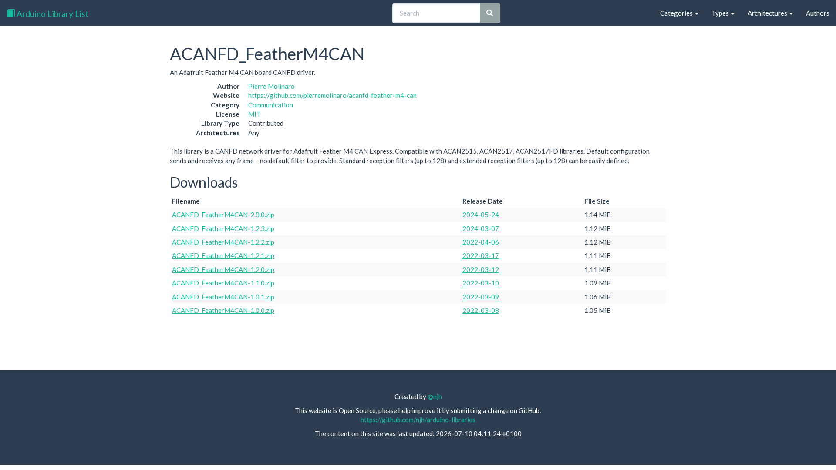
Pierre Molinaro (271, 86)
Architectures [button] (768, 13)
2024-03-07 (480, 228)
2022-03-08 (480, 310)
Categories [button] (677, 13)
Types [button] (720, 13)
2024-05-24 (480, 214)
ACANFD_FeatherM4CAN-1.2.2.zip (223, 242)
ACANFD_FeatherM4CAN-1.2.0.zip (223, 269)
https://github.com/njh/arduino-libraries (418, 419)
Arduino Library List (52, 14)
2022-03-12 (480, 269)
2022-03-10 (480, 283)
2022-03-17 (480, 255)
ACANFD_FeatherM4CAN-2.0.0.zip (223, 214)
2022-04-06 (480, 242)
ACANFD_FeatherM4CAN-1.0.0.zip (223, 310)
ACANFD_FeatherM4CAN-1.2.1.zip (223, 255)
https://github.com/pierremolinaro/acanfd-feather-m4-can (332, 95)
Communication (270, 105)
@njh (435, 396)
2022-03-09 (480, 297)
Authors (817, 13)
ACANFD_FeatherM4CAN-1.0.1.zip (223, 297)
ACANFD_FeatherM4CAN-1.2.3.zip (223, 228)
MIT (254, 114)
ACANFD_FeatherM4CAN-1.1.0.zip (223, 283)
